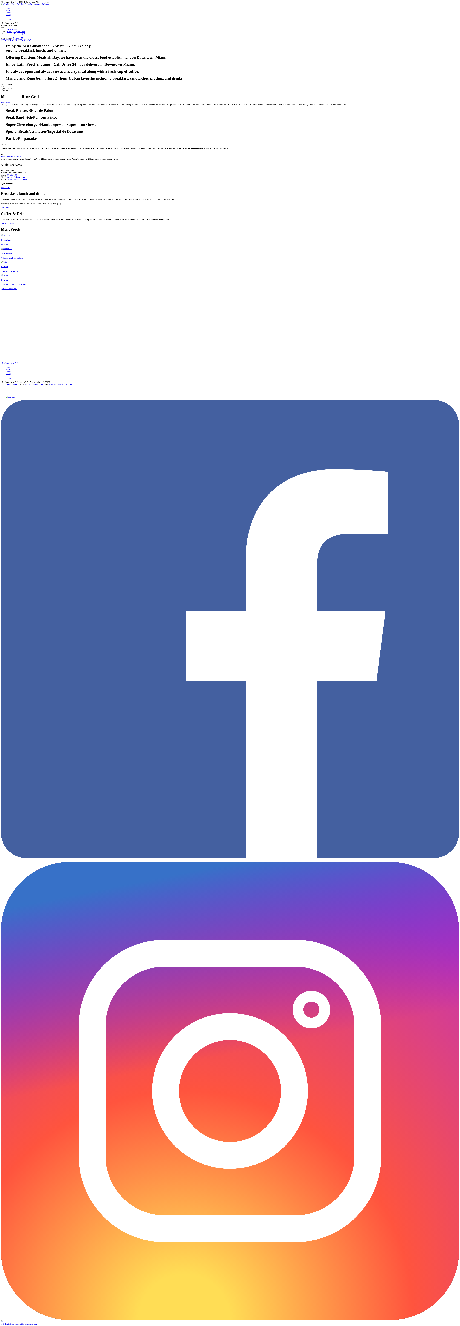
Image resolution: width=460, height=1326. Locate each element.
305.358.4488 (12, 30)
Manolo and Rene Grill (9, 363)
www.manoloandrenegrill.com (16, 34)
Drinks (8, 371)
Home (8, 367)
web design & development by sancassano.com (19, 1324)
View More (5, 102)
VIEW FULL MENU (9, 40)
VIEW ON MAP (24, 40)
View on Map (6, 188)
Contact (9, 378)
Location (9, 376)
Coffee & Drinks (7, 224)
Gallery (8, 374)
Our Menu (5, 208)
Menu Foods (6, 157)
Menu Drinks (16, 157)
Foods (8, 369)
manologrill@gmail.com (16, 32)
